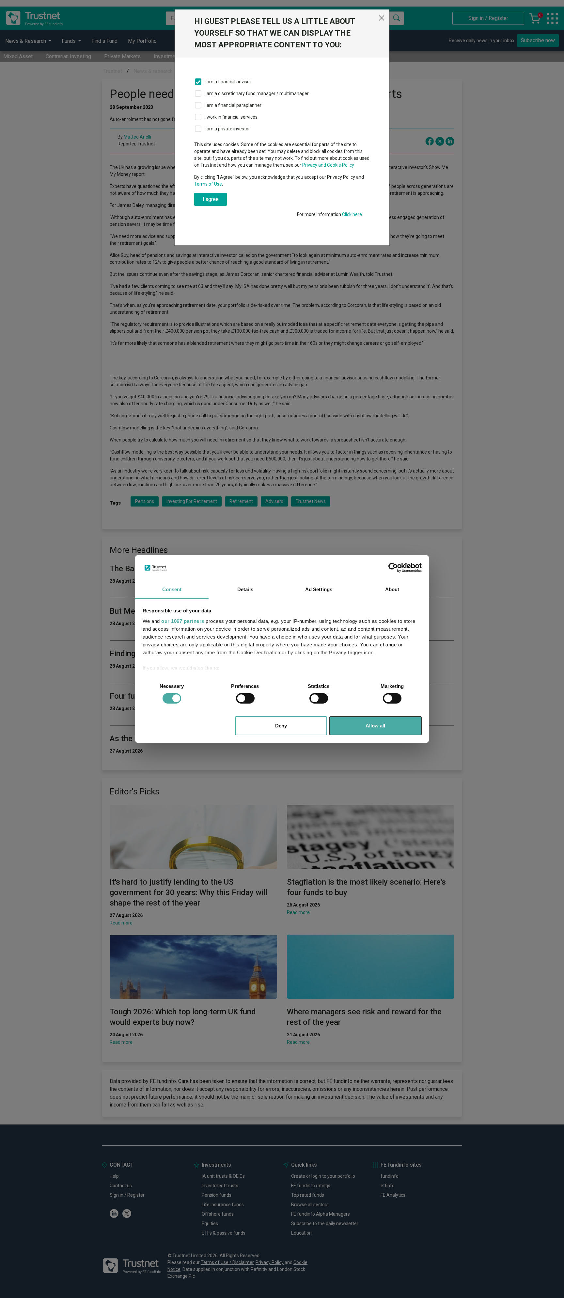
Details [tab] (245, 589)
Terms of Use (208, 184)
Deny (281, 725)
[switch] (245, 698)
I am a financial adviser (228, 81)
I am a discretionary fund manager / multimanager (257, 93)
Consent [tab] (172, 589)
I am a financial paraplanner (233, 105)
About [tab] (392, 589)
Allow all (375, 725)
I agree (211, 199)
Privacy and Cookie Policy (328, 165)
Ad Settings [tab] (318, 589)
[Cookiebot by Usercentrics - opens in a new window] (393, 568)
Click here (352, 214)
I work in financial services (231, 117)
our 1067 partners (182, 621)
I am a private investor (227, 128)
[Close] (381, 18)
